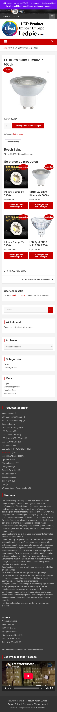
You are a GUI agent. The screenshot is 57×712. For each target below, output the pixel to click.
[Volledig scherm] (51, 688)
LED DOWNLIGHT (9, 435)
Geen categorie (8, 424)
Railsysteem (7, 466)
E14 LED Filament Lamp (12, 417)
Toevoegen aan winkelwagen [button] (16, 205)
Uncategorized (10, 367)
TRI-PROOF (7, 481)
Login (6, 383)
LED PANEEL (7, 445)
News (6, 364)
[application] (28, 676)
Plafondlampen (8, 463)
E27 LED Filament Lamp (12, 420)
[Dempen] (47, 688)
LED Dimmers (8, 431)
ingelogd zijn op (18, 295)
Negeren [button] (47, 6)
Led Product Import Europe (35, 701)
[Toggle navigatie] (5, 42)
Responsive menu (52, 16)
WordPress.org (10, 393)
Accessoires (7, 413)
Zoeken (50, 310)
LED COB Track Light (11, 427)
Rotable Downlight (10, 470)
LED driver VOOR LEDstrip (13, 438)
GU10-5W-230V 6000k (16, 271)
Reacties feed (10, 390)
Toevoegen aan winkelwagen (27, 126)
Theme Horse (40, 704)
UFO (4, 484)
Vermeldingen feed (12, 387)
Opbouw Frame (8, 459)
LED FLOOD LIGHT (10, 442)
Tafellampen (7, 477)
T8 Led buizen (8, 474)
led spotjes (18, 134)
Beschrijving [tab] (13, 142)
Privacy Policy (14, 704)
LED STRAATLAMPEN (11, 456)
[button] (48, 72)
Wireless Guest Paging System (15, 488)
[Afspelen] (5, 688)
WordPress (40, 707)
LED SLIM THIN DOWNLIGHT (14, 449)
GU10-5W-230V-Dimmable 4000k (36, 279)
